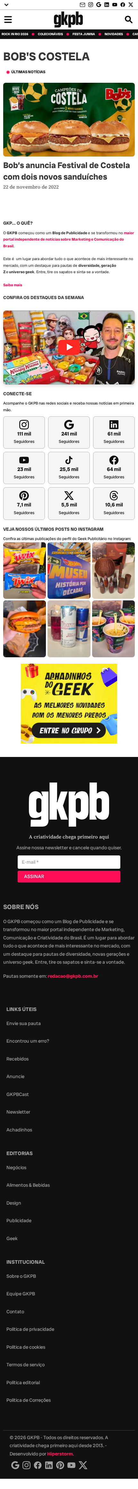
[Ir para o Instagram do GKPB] (91, 4)
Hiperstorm (60, 1454)
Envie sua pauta (23, 1023)
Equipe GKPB (20, 1294)
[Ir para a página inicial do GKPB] (68, 19)
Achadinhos (19, 1130)
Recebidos (17, 1059)
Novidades (114, 34)
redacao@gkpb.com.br (73, 976)
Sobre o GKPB (21, 1276)
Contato (15, 1311)
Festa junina (84, 34)
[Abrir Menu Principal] (8, 19)
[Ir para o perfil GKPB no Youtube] (115, 4)
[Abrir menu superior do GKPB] (6, 5)
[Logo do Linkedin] (49, 1465)
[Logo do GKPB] (69, 806)
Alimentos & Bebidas (28, 1185)
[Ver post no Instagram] (24, 570)
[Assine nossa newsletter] (83, 5)
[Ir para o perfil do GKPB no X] (131, 4)
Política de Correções (28, 1400)
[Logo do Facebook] (37, 1465)
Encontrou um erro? (27, 1041)
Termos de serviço (25, 1365)
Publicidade (18, 1220)
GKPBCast (17, 1094)
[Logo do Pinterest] (60, 1465)
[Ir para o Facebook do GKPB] (123, 4)
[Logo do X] (83, 1465)
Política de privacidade (30, 1329)
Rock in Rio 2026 (15, 34)
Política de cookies (25, 1347)
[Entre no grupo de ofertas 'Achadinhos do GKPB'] (69, 704)
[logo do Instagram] (15, 1465)
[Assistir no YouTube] (69, 347)
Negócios (16, 1167)
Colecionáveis (50, 34)
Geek (12, 1238)
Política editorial (23, 1382)
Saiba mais (12, 285)
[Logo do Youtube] (71, 1465)
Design (13, 1203)
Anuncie (15, 1076)
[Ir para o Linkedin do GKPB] (107, 4)
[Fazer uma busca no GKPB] (129, 19)
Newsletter (18, 1112)
